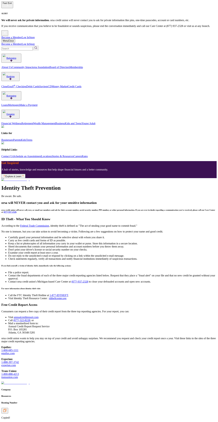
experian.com (8, 365)
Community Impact (22, 67)
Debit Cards (32, 86)
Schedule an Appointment (27, 156)
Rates (85, 156)
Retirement (27, 123)
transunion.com (9, 377)
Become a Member (11, 37)
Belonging (11, 58)
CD (50, 86)
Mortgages (13, 105)
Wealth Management (44, 123)
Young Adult (88, 123)
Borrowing (11, 96)
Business (60, 123)
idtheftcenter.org (57, 298)
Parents (17, 139)
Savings (43, 86)
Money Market (60, 86)
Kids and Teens (73, 123)
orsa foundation (41, 67)
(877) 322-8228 (21, 320)
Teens (29, 139)
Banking (10, 76)
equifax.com (8, 353)
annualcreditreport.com (26, 317)
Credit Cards (74, 86)
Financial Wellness (11, 123)
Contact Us (7, 156)
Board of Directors (59, 67)
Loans (4, 105)
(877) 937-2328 (10, 212)
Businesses (7, 139)
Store (32, 37)
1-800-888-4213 (10, 374)
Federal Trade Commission (34, 225)
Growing (10, 114)
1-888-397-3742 (10, 362)
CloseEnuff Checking (13, 86)
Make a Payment (28, 105)
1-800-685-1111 (9, 350)
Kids (23, 139)
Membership (76, 67)
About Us (6, 67)
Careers (78, 156)
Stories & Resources (63, 156)
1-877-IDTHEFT (59, 295)
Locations (46, 156)
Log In (25, 37)
